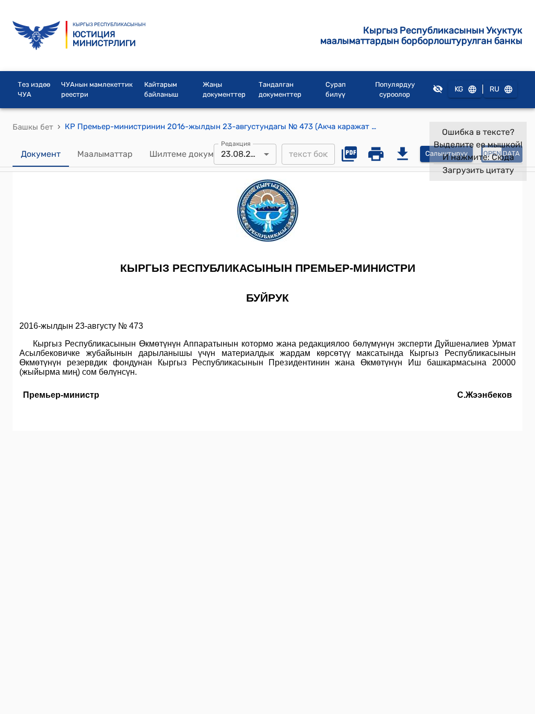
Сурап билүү (335, 89)
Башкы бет (33, 127)
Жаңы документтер (224, 89)
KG (459, 89)
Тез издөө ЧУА (34, 89)
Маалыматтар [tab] (105, 154)
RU (494, 89)
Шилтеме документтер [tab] (195, 154)
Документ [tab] (41, 154)
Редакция (236, 143)
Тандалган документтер (280, 89)
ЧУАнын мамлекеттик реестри (97, 89)
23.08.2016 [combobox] (242, 154)
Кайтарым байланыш (161, 89)
